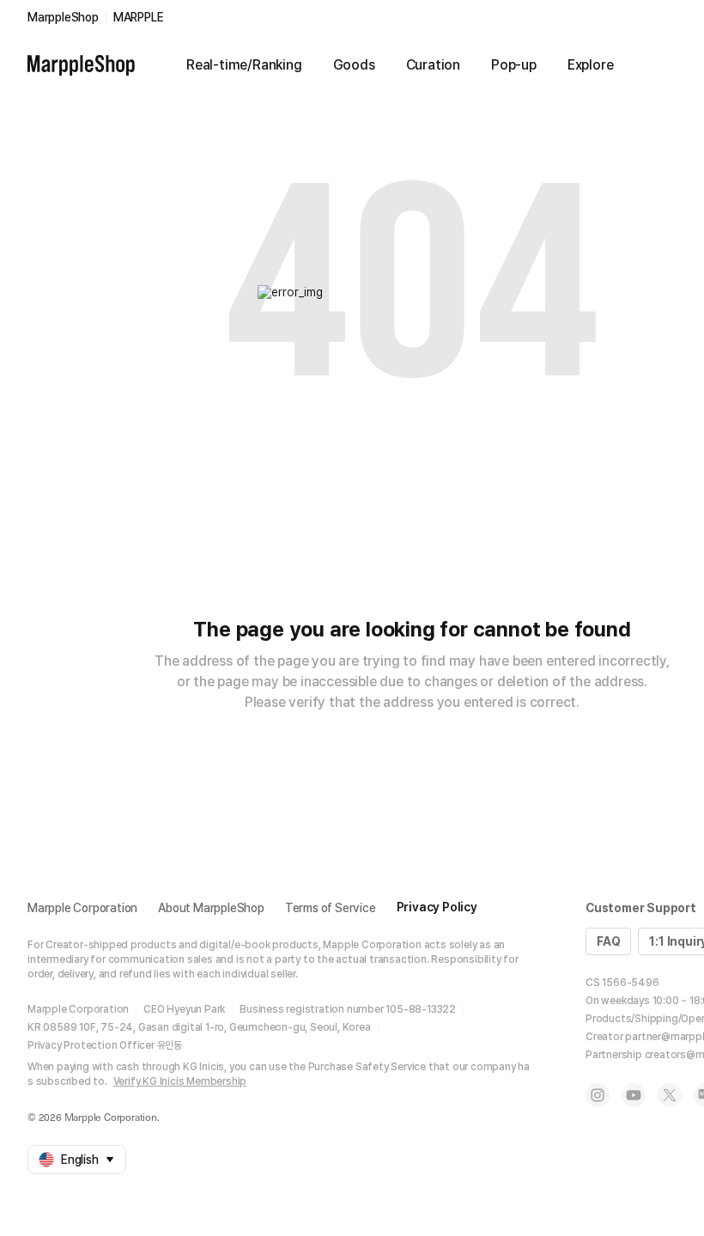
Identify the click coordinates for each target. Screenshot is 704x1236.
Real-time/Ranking (244, 65)
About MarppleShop (211, 908)
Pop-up (514, 65)
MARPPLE (138, 17)
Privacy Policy (437, 907)
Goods (354, 65)
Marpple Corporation (82, 908)
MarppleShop (63, 17)
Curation (433, 65)
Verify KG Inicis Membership (180, 1081)
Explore (590, 65)
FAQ (608, 941)
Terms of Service (330, 908)
